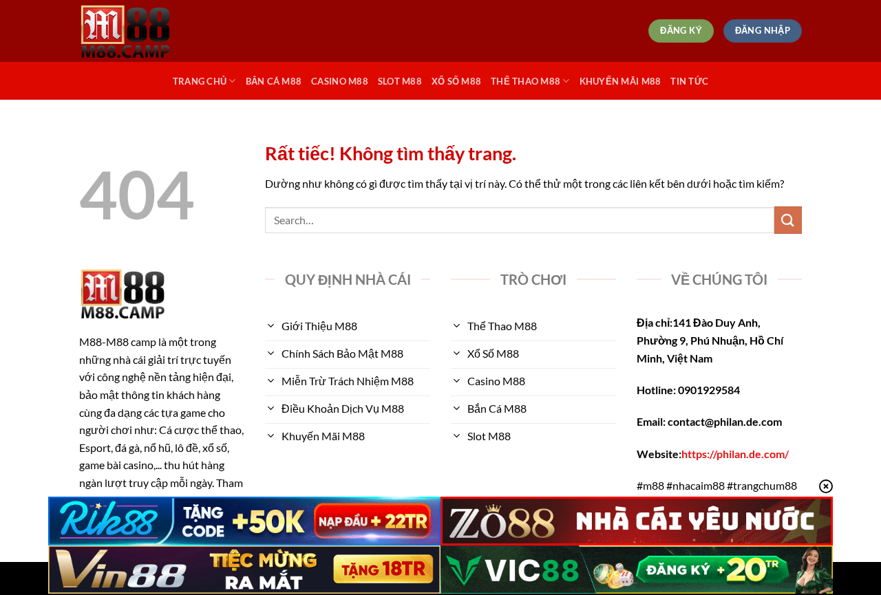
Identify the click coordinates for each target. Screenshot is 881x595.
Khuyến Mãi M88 (620, 81)
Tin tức (689, 81)
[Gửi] (788, 219)
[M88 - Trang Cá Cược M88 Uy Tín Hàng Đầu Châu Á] (148, 31)
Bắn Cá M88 (274, 81)
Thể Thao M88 (525, 81)
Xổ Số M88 (456, 81)
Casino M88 (339, 81)
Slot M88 (400, 81)
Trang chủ (199, 81)
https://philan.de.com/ (735, 453)
